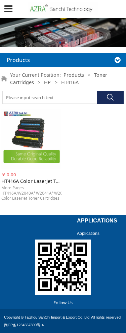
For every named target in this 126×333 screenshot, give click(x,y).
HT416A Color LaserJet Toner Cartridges (46, 181)
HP (47, 82)
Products (74, 75)
